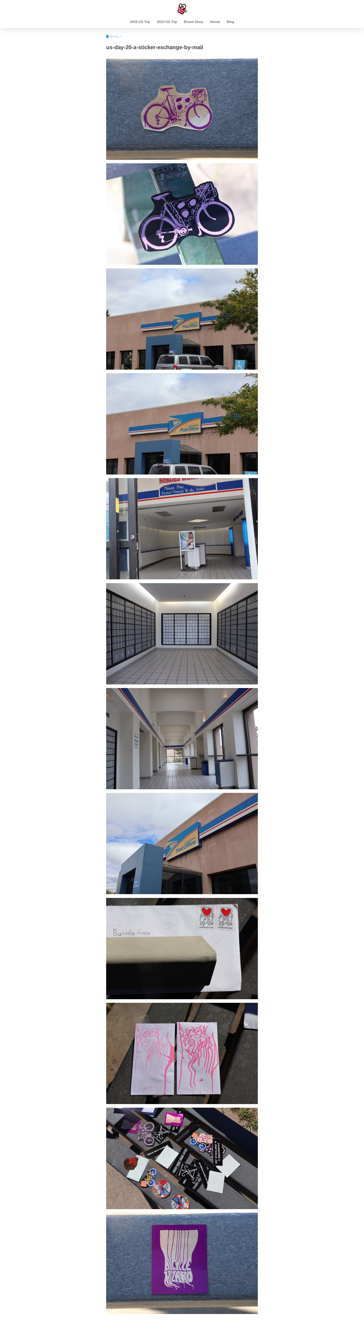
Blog (230, 22)
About (215, 22)
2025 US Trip (140, 22)
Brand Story (193, 22)
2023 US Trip (167, 22)
